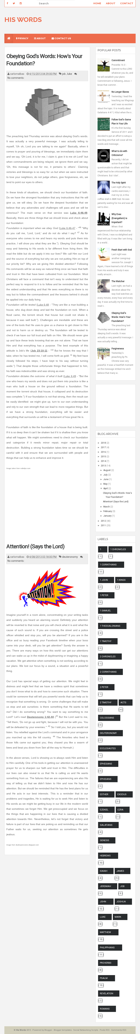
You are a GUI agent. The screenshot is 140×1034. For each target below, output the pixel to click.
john (103, 901)
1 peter (104, 595)
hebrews (105, 855)
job (64, 73)
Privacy (22, 38)
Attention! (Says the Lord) (35, 546)
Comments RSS (118, 1030)
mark (118, 916)
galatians (106, 825)
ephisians (105, 779)
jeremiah (105, 886)
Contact (126, 3)
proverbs (105, 962)
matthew (105, 932)
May (105, 484)
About (110, 3)
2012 (103, 521)
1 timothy (105, 641)
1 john (104, 580)
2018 (103, 443)
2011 (103, 525)
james (120, 871)
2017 (103, 447)
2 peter (104, 687)
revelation (106, 993)
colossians (107, 717)
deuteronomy (70, 556)
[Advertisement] (47, 509)
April (105, 488)
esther (104, 794)
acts (123, 702)
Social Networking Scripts (86, 1030)
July (105, 475)
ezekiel (104, 809)
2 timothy (105, 702)
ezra (120, 809)
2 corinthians (108, 671)
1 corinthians (108, 564)
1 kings (121, 580)
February (107, 511)
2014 (103, 461)
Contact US (62, 38)
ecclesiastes (108, 748)
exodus (122, 794)
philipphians (107, 947)
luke (70, 73)
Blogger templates (63, 1030)
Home (97, 3)
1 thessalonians (110, 625)
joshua (121, 901)
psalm (104, 978)
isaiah (103, 871)
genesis (104, 840)
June (106, 479)
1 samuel (105, 610)
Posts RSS (105, 1030)
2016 (103, 452)
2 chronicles (108, 656)
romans (105, 1008)
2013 (103, 465)
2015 (103, 456)
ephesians (106, 763)
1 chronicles (118, 549)
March (106, 506)
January (107, 516)
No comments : (16, 77)
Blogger (48, 1030)
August (107, 470)
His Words (23, 19)
